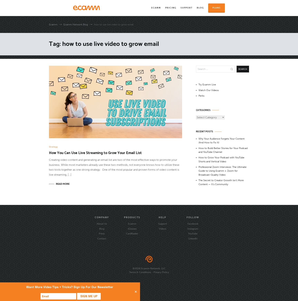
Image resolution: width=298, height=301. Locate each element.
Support (186, 8)
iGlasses (132, 228)
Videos (162, 228)
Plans (216, 8)
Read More (62, 183)
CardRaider (132, 233)
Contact (101, 238)
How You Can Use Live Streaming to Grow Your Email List (95, 153)
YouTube (192, 233)
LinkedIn (192, 238)
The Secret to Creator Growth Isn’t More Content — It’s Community (221, 182)
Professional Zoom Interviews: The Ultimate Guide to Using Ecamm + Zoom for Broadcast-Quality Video (222, 171)
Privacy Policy (161, 272)
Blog (200, 8)
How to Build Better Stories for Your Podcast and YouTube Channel (223, 150)
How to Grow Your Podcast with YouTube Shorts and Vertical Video (221, 159)
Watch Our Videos (208, 90)
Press (102, 233)
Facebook (192, 223)
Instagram (192, 228)
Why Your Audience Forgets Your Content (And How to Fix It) (221, 140)
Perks (201, 95)
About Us (102, 223)
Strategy (53, 147)
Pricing (170, 8)
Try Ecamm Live (207, 84)
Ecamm (156, 8)
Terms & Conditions (140, 272)
